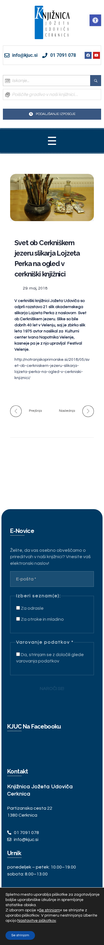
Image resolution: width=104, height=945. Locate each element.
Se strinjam (20, 935)
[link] (95, 20)
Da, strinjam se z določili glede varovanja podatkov (50, 657)
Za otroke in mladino (42, 619)
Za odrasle (32, 608)
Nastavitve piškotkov (36, 921)
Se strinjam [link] (49, 910)
